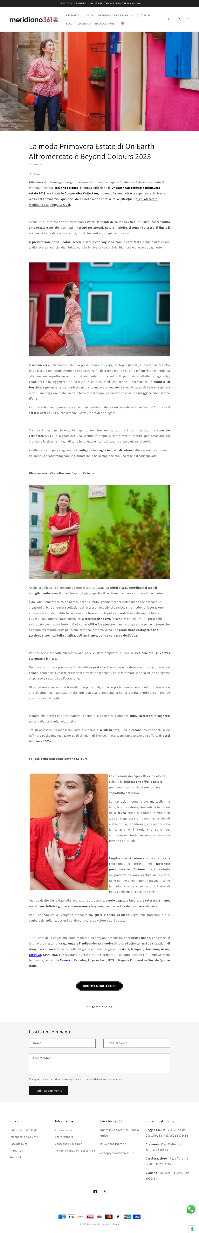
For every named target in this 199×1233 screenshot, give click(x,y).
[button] (74, 15)
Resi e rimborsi (64, 1137)
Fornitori (15, 1157)
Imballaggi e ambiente (24, 1137)
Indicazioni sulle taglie (24, 1130)
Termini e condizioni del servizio (75, 1150)
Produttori (16, 1150)
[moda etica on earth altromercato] (99, 991)
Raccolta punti (19, 1144)
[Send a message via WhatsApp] (191, 1209)
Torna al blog (102, 1007)
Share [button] (37, 174)
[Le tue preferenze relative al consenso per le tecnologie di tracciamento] (192, 1229)
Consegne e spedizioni (69, 1144)
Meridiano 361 (93, 1224)
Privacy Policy (63, 1130)
